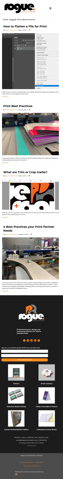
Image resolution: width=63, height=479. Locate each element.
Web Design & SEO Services (31, 466)
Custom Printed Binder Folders (16, 429)
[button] (24, 359)
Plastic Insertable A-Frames (46, 407)
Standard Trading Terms (26, 462)
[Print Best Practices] (30, 134)
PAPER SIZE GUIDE (31, 445)
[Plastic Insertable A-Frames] (46, 395)
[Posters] (16, 372)
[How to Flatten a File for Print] (30, 61)
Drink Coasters (46, 384)
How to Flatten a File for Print (25, 26)
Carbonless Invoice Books (47, 429)
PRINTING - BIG (33, 437)
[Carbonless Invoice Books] (46, 418)
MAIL (47, 437)
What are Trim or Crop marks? (25, 172)
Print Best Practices (17, 106)
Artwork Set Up (39, 462)
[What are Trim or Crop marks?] (30, 194)
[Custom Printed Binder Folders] (16, 418)
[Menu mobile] (50, 8)
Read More (5, 96)
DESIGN (41, 437)
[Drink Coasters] (46, 372)
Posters (16, 384)
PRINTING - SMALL (20, 437)
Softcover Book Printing (16, 407)
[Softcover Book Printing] (16, 395)
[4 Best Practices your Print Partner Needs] (30, 258)
